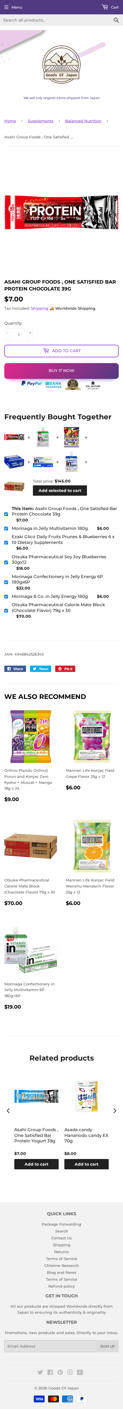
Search (61, 1231)
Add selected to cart (60, 490)
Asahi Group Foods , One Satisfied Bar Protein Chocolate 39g (64, 511)
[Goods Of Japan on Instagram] (70, 1373)
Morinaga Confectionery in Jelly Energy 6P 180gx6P (57, 579)
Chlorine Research (61, 1265)
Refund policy (61, 1286)
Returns (61, 1251)
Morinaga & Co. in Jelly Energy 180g (50, 596)
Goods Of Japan (63, 1388)
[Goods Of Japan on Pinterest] (60, 1373)
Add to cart (36, 1164)
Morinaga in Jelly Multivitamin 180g (50, 528)
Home (10, 121)
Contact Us (61, 1238)
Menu (16, 7)
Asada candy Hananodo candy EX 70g (86, 1135)
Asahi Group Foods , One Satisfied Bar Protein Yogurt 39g (36, 1135)
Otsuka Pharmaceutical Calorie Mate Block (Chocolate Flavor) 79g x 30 (58, 607)
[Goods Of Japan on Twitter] (40, 1373)
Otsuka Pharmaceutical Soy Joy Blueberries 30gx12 (59, 559)
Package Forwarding (61, 1224)
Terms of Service (61, 1258)
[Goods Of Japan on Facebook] (50, 1373)
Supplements (40, 121)
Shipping (39, 308)
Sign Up (107, 1346)
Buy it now (61, 370)
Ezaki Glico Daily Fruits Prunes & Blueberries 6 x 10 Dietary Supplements (63, 539)
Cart (114, 7)
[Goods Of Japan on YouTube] (80, 1373)
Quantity (13, 323)
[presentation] (8, 1110)
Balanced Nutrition (83, 121)
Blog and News (61, 1272)
